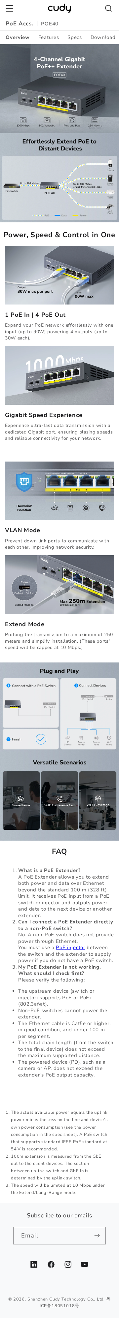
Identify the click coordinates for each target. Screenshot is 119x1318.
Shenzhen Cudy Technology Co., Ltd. (66, 1299)
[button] (9, 8)
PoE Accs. (19, 23)
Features (48, 37)
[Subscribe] (97, 1236)
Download (103, 37)
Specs (74, 37)
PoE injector (70, 947)
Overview (18, 37)
